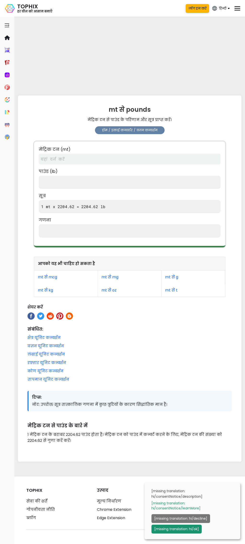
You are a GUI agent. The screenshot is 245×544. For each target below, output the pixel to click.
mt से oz (109, 290)
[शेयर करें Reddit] (50, 316)
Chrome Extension (114, 509)
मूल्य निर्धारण (109, 501)
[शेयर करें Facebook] (31, 316)
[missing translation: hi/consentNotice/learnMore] (175, 506)
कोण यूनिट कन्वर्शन (45, 371)
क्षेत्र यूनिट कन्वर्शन (44, 337)
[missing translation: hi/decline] (180, 518)
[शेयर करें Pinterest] (59, 316)
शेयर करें (35, 307)
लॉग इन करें (197, 8)
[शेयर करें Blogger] (69, 316)
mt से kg (45, 290)
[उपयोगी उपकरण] (7, 137)
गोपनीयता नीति (40, 509)
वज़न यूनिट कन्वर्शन (46, 346)
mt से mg (109, 277)
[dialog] (192, 510)
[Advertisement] (129, 54)
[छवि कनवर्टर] (7, 50)
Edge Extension (111, 518)
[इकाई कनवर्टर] (7, 112)
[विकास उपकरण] (7, 75)
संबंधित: (35, 329)
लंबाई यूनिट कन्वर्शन (46, 354)
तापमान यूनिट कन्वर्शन (48, 379)
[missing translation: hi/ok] (176, 529)
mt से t (171, 290)
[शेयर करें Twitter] (40, 316)
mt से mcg (47, 277)
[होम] (7, 38)
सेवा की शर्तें (36, 501)
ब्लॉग (31, 518)
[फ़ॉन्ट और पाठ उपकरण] (7, 87)
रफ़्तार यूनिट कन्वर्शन (47, 362)
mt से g (171, 277)
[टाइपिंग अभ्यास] (7, 124)
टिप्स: (37, 397)
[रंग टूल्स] (7, 100)
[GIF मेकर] (7, 62)
